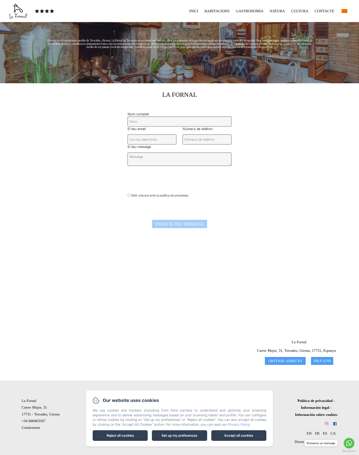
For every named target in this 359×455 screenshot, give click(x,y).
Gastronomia (249, 11)
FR (317, 433)
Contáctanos (31, 427)
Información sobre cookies (316, 415)
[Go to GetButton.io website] (349, 451)
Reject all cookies (120, 435)
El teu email (137, 129)
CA (333, 433)
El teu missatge (139, 147)
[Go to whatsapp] (349, 443)
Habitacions (217, 11)
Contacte (324, 11)
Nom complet (138, 114)
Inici (193, 11)
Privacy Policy (239, 424)
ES (325, 433)
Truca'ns (322, 361)
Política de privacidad (315, 401)
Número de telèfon (198, 129)
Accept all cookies (238, 435)
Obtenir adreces (285, 361)
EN (309, 433)
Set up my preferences (179, 435)
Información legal (315, 407)
